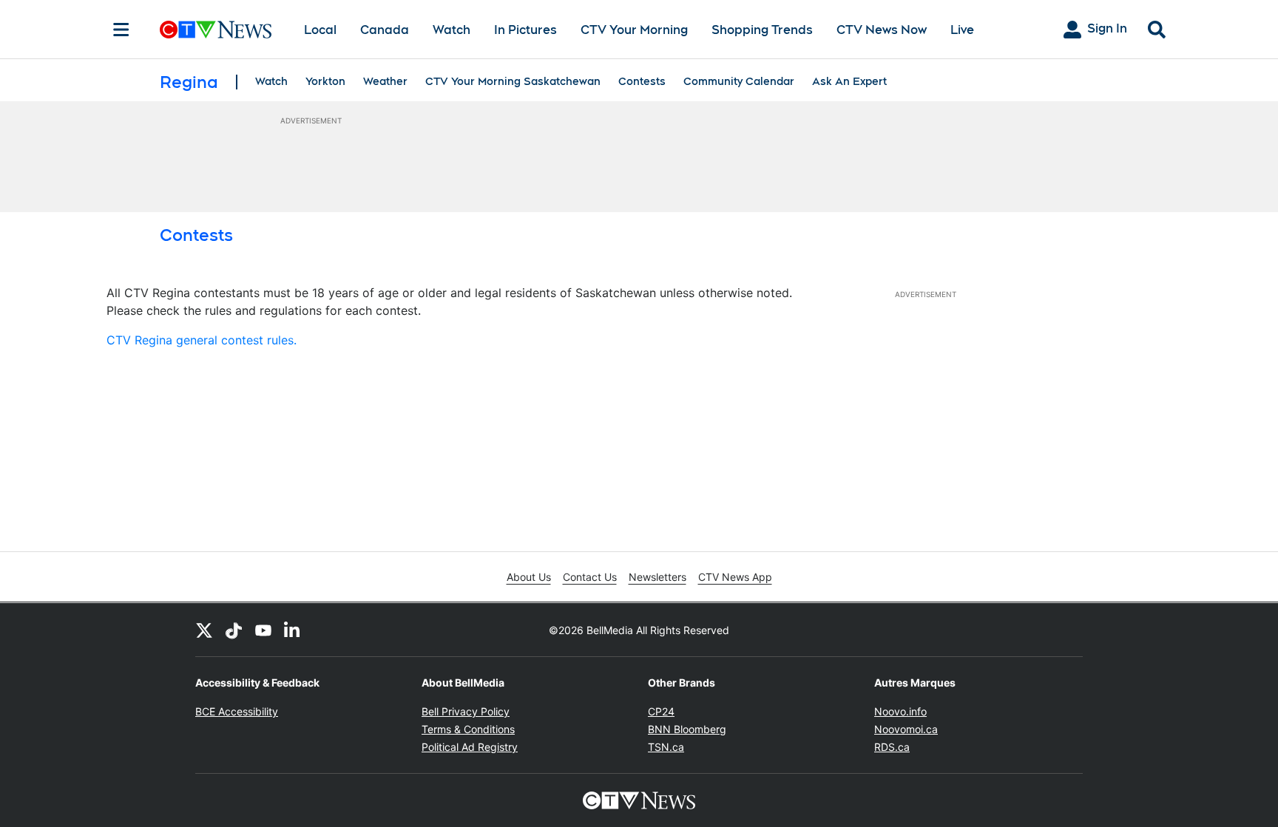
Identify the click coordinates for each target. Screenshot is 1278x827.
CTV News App (735, 577)
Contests (642, 81)
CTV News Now (881, 30)
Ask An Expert (849, 81)
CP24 (661, 711)
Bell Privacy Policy (466, 711)
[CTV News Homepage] (215, 29)
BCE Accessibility (236, 711)
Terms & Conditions (468, 729)
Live (962, 30)
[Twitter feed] (204, 630)
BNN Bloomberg (687, 729)
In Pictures (525, 30)
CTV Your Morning (634, 30)
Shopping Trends (762, 30)
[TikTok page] (234, 630)
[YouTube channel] (263, 630)
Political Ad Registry (470, 747)
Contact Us (590, 577)
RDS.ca (892, 747)
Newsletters (657, 577)
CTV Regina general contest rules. (201, 340)
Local (320, 30)
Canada (384, 30)
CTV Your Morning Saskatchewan (513, 81)
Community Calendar (738, 81)
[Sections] (121, 29)
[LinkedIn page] (293, 630)
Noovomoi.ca (906, 729)
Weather (385, 81)
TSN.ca (666, 747)
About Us (529, 577)
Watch (451, 30)
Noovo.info (900, 711)
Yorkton (325, 81)
